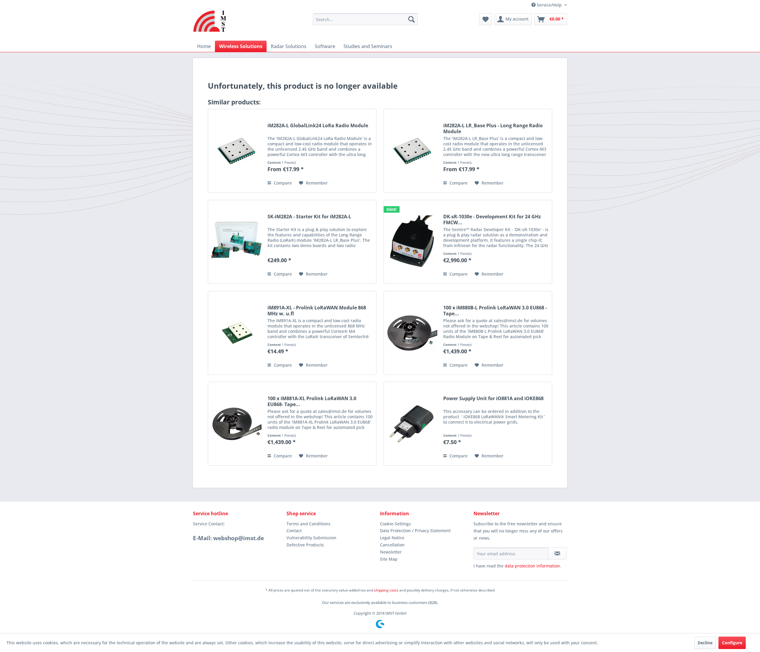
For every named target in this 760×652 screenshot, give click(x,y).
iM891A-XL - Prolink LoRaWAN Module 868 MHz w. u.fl (316, 311)
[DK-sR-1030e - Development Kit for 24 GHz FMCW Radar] (412, 242)
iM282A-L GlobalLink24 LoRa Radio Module (317, 126)
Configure (732, 642)
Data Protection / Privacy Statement (415, 530)
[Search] (411, 19)
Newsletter (391, 552)
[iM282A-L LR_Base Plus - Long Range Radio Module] (412, 151)
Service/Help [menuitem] (549, 5)
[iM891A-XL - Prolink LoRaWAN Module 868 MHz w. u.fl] (236, 333)
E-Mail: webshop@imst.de (228, 538)
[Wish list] (485, 19)
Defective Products (305, 545)
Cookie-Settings (395, 524)
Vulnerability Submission (311, 537)
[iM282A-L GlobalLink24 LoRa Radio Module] (236, 151)
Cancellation (392, 545)
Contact (294, 530)
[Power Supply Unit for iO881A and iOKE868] (412, 423)
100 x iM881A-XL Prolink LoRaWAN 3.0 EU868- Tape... (311, 401)
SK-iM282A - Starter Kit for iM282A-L (309, 217)
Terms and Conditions (308, 524)
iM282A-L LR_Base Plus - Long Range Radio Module (493, 128)
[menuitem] (365, 19)
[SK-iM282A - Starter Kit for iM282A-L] (236, 242)
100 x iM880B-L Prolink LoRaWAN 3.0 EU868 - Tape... (495, 311)
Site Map (389, 559)
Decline (705, 642)
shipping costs (386, 590)
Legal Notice (392, 537)
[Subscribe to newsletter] (557, 553)
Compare (282, 183)
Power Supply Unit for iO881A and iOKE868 (493, 398)
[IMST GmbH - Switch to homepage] (210, 21)
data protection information (532, 566)
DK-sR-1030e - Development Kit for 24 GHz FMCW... (492, 219)
